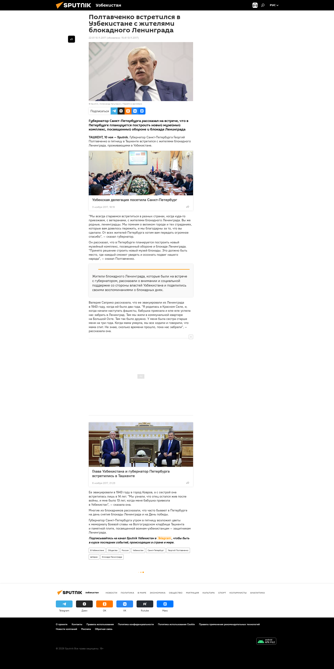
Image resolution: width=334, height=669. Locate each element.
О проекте (61, 624)
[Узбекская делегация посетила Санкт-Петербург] (141, 173)
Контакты (77, 624)
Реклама (86, 629)
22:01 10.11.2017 (97, 37)
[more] (187, 206)
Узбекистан (138, 550)
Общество (113, 550)
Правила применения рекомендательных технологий (229, 624)
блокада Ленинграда (112, 557)
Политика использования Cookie (176, 624)
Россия (125, 550)
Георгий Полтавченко (178, 550)
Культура (208, 592)
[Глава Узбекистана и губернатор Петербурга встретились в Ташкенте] (141, 444)
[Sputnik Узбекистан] (75, 9)
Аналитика (257, 592)
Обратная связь (103, 629)
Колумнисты (238, 592)
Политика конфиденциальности (136, 624)
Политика (127, 592)
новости (111, 592)
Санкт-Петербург (156, 550)
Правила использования (100, 624)
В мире (142, 592)
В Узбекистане (97, 550)
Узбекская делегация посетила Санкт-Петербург (134, 199)
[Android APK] (266, 642)
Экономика (157, 592)
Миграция (192, 592)
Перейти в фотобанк (132, 103)
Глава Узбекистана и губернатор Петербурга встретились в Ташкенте (131, 473)
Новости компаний (66, 629)
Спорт (222, 592)
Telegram (164, 538)
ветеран (94, 557)
